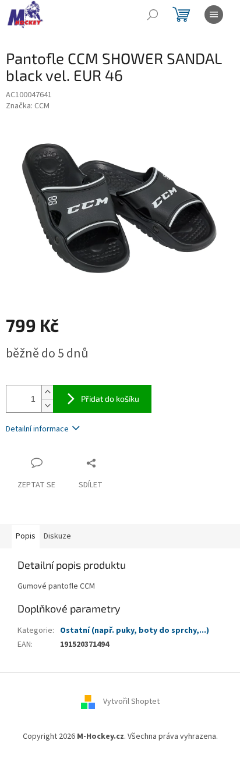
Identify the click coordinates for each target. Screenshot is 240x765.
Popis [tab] (26, 536)
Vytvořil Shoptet (131, 702)
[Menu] (213, 14)
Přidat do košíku (110, 398)
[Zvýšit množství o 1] (47, 392)
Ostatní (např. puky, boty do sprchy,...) (134, 630)
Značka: (28, 106)
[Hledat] (152, 14)
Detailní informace (37, 429)
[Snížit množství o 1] (47, 405)
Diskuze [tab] (57, 536)
